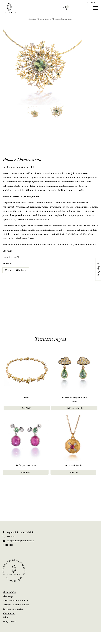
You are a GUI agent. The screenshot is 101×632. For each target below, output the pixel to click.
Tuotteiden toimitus (13, 608)
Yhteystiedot (9, 621)
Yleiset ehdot (9, 592)
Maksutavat (9, 613)
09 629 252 (11, 536)
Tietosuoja (8, 596)
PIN (11, 545)
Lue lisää (26, 408)
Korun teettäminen (15, 270)
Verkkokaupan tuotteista (15, 600)
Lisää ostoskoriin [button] (74, 408)
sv (92, 2)
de (95, 2)
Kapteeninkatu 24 (15, 532)
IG (3, 545)
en (88, 2)
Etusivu (32, 18)
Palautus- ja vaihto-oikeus (16, 604)
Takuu (6, 617)
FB (7, 545)
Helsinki (29, 532)
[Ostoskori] (65, 8)
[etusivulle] (9, 8)
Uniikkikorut (44, 18)
